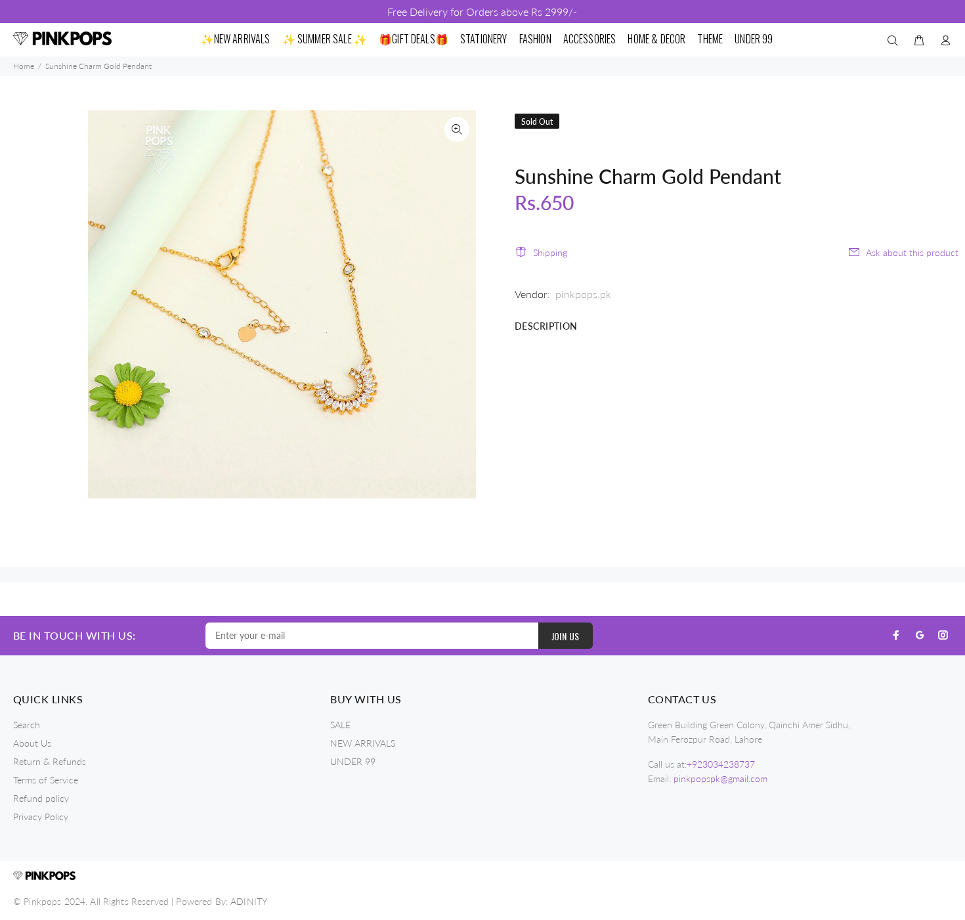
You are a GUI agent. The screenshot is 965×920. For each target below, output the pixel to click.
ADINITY (248, 901)
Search (26, 724)
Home (23, 66)
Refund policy (41, 798)
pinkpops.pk (583, 294)
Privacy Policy (40, 816)
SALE (340, 724)
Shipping (550, 252)
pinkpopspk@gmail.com (720, 778)
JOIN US (565, 636)
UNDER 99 (352, 761)
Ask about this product (912, 252)
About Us (32, 743)
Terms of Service (45, 779)
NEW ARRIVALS (362, 743)
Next (456, 304)
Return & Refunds (49, 761)
